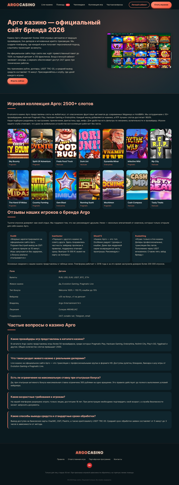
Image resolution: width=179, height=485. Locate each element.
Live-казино (47, 4)
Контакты (118, 459)
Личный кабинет (139, 5)
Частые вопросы (115, 4)
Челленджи (79, 4)
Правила (60, 459)
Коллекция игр (96, 4)
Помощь (62, 4)
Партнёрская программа (99, 459)
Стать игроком (161, 5)
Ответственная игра (76, 459)
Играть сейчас (17, 81)
